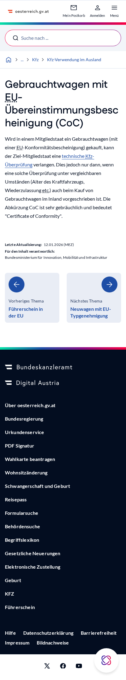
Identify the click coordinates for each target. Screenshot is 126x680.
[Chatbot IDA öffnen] (106, 660)
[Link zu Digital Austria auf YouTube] (79, 667)
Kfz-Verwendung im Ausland (74, 59)
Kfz (35, 59)
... (22, 59)
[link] (32, 298)
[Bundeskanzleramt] (63, 367)
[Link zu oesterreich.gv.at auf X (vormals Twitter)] (47, 667)
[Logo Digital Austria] (63, 383)
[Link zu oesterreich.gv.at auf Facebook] (63, 667)
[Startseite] (8, 59)
